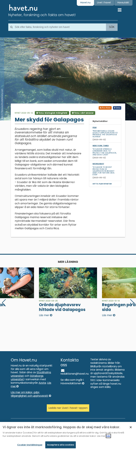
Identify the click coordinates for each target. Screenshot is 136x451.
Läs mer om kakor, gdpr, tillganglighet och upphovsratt (29, 394)
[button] (132, 302)
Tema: (52, 112)
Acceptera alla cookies (60, 444)
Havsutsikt (123, 2)
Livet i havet (104, 2)
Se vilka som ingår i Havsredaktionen (72, 381)
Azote (42, 383)
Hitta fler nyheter (102, 183)
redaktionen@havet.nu (75, 373)
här (108, 436)
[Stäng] (130, 427)
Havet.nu (85, 2)
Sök (112, 27)
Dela (117, 108)
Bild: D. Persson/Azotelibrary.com (2, 104)
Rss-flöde (105, 108)
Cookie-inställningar (29, 444)
